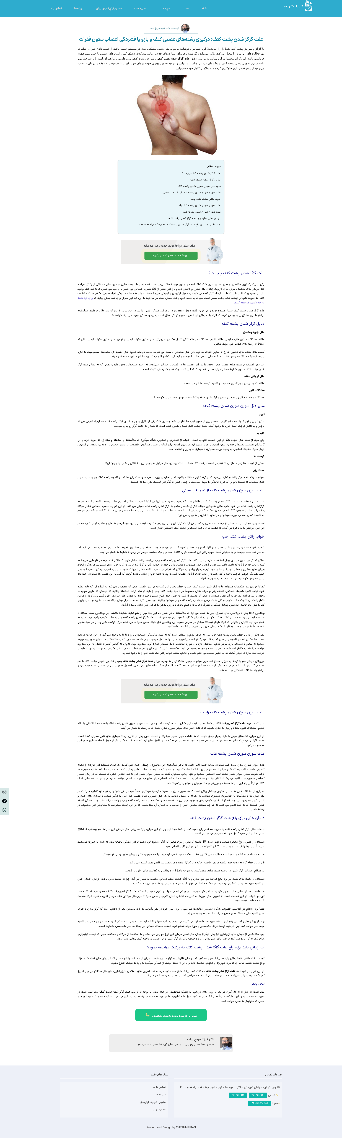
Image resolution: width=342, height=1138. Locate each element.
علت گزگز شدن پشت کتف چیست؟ (201, 173)
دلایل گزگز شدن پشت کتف (205, 180)
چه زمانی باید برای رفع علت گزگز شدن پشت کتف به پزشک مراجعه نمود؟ (180, 225)
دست (186, 8)
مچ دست (164, 8)
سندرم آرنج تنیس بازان (109, 8)
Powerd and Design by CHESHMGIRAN (171, 1128)
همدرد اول (160, 1110)
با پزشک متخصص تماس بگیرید (171, 255)
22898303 (258, 1095)
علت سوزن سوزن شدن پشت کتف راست (198, 205)
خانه (203, 8)
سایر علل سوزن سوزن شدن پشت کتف (199, 186)
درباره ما (78, 8)
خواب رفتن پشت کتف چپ (206, 199)
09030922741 (259, 1103)
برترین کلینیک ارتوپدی (153, 1102)
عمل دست (140, 8)
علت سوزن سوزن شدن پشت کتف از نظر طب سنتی (192, 193)
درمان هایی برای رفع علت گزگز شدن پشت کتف (194, 218)
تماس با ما (56, 8)
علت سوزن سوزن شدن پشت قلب (202, 212)
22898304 (238, 1095)
